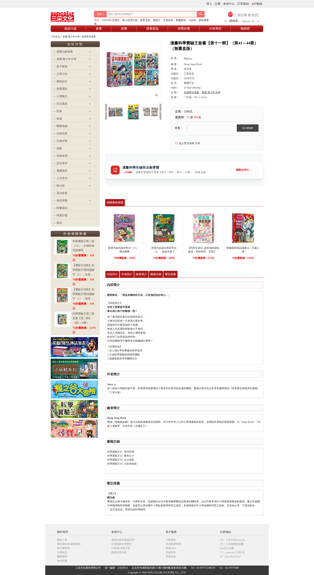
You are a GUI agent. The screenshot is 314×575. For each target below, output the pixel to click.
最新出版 (70, 28)
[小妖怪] (74, 368)
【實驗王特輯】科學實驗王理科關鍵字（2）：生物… (83, 270)
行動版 (258, 3)
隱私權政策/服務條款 (69, 544)
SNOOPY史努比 (111, 20)
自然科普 (62, 133)
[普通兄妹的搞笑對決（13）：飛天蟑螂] (124, 227)
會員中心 (229, 3)
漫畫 (59, 148)
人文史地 (62, 178)
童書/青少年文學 (66, 59)
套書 (124, 28)
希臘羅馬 (181, 20)
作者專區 (215, 28)
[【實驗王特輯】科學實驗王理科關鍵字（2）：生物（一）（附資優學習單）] (62, 271)
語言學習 (62, 163)
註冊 (218, 3)
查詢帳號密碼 (173, 544)
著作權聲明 (63, 548)
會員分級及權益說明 (122, 539)
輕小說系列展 (130, 20)
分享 (197, 143)
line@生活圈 (227, 548)
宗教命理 (62, 155)
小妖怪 (192, 20)
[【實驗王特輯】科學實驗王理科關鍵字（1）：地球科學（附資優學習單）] (62, 295)
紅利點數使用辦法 (121, 544)
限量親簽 (152, 28)
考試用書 (62, 200)
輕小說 (61, 185)
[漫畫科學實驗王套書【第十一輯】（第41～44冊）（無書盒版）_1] (133, 111)
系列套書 (62, 193)
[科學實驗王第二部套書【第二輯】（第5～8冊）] (62, 319)
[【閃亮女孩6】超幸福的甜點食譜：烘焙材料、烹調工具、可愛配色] (203, 227)
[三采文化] (69, 15)
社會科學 (62, 140)
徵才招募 (62, 560)
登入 (209, 3)
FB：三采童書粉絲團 (231, 544)
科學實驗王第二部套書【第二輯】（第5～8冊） (83, 318)
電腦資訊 (62, 170)
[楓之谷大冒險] (74, 389)
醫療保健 (62, 126)
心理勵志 (62, 96)
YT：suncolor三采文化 (232, 552)
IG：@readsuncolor (230, 556)
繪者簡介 (141, 274)
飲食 (59, 111)
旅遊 (59, 118)
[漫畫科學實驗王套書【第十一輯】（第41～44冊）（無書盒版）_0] (116, 111)
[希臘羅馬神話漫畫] (74, 347)
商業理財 (62, 88)
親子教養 (62, 66)
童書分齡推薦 (65, 51)
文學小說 (62, 73)
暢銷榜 (245, 28)
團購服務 (62, 556)
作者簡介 (126, 274)
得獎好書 (184, 28)
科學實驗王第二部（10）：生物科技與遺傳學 (83, 246)
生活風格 (62, 103)
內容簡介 (112, 274)
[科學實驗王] (74, 408)
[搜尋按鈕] (201, 14)
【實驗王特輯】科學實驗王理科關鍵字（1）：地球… (83, 294)
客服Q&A (171, 548)
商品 (59, 222)
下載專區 (171, 539)
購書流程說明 (119, 552)
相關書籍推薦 (115, 202)
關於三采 (62, 539)
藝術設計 (62, 81)
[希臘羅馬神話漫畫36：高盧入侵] (243, 227)
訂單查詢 (243, 3)
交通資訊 (62, 552)
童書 (99, 28)
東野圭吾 (145, 20)
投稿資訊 (171, 552)
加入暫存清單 (186, 143)
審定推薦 (170, 274)
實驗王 (156, 20)
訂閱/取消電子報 (120, 548)
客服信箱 (171, 556)
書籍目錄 (155, 274)
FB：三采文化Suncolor (232, 539)
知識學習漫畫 (191, 92)
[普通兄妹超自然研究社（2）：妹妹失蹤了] (163, 227)
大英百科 (168, 20)
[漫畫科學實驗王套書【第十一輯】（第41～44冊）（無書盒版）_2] (150, 111)
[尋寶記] (74, 428)
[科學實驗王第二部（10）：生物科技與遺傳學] (62, 247)
